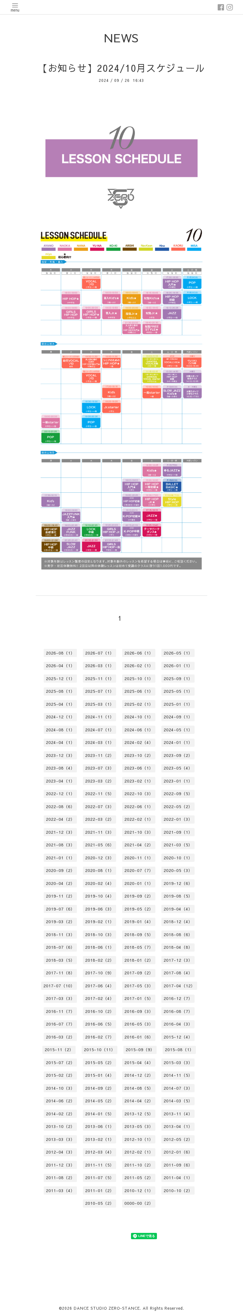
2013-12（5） (138, 1114)
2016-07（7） (60, 1024)
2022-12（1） (60, 793)
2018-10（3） (99, 934)
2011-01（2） (99, 1190)
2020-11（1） (138, 858)
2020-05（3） (178, 870)
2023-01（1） (178, 781)
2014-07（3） (178, 1088)
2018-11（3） (60, 934)
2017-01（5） (138, 998)
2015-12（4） (178, 1037)
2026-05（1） (178, 653)
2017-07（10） (59, 986)
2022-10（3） (138, 793)
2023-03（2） (99, 781)
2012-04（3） (60, 1152)
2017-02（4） (99, 998)
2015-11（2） (59, 1049)
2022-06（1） (138, 806)
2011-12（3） (60, 1165)
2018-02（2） (99, 960)
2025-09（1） (178, 678)
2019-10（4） (99, 896)
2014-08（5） (138, 1088)
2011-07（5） (99, 1177)
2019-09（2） (138, 896)
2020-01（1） (138, 883)
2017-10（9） (99, 973)
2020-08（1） (99, 870)
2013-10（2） (60, 1126)
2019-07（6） (60, 909)
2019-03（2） (60, 921)
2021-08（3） (60, 845)
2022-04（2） (60, 819)
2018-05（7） (138, 947)
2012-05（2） (178, 1139)
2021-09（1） (178, 832)
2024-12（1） (60, 717)
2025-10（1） (138, 678)
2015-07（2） (60, 1062)
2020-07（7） (138, 870)
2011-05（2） (138, 1177)
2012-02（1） (138, 1152)
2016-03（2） (60, 1037)
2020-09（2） (60, 870)
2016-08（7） (178, 1011)
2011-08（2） (60, 1177)
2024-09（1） (178, 717)
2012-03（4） (99, 1152)
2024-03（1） (99, 742)
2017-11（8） (60, 973)
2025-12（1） (60, 678)
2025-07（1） (99, 691)
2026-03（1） (99, 665)
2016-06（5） (99, 1024)
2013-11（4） (178, 1114)
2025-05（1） (178, 691)
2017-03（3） (60, 998)
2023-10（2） (138, 755)
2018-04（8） (178, 947)
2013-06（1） (99, 1126)
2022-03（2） (99, 819)
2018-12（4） (178, 921)
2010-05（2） (99, 1203)
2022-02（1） (138, 819)
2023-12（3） (60, 755)
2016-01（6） (138, 1037)
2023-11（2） (99, 755)
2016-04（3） (178, 1024)
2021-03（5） (178, 845)
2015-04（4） (138, 1062)
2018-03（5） (60, 960)
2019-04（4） (178, 909)
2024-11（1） (99, 717)
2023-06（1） (138, 768)
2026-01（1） (178, 665)
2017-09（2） (138, 973)
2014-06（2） (60, 1101)
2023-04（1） (60, 781)
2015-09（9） (140, 1049)
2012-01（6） (178, 1152)
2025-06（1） (138, 691)
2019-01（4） (138, 921)
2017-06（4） (99, 986)
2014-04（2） (138, 1101)
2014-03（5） (178, 1101)
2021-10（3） (138, 832)
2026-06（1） (138, 653)
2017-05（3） (138, 986)
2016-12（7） (178, 998)
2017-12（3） (178, 960)
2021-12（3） (60, 832)
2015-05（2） (99, 1062)
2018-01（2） (138, 960)
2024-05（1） (178, 730)
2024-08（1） (60, 730)
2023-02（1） (138, 781)
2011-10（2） (138, 1165)
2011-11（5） (99, 1165)
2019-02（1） (99, 921)
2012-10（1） (138, 1139)
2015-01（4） (99, 1075)
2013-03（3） (60, 1139)
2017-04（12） (179, 986)
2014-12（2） (138, 1075)
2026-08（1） (60, 653)
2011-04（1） (178, 1177)
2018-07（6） (60, 947)
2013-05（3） (138, 1126)
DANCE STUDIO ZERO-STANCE (107, 1308)
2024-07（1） (99, 730)
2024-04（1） (60, 742)
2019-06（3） (99, 909)
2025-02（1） (138, 704)
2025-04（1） (60, 704)
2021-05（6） (99, 845)
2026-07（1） (99, 653)
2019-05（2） (138, 909)
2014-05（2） (99, 1101)
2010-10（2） (178, 1190)
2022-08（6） (60, 806)
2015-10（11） (99, 1049)
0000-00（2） (138, 1203)
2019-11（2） (60, 896)
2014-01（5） (99, 1114)
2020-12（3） (99, 858)
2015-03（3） (178, 1062)
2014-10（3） (60, 1088)
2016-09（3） (138, 1011)
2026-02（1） (138, 665)
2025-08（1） (60, 691)
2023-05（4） (178, 768)
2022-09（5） (178, 793)
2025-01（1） (178, 704)
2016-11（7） (60, 1011)
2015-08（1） (179, 1049)
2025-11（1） (99, 678)
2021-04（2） (138, 845)
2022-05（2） (178, 806)
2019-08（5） (178, 896)
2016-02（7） (99, 1037)
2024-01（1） (178, 742)
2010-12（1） (138, 1190)
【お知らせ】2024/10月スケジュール (121, 67)
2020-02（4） (99, 883)
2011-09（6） (178, 1165)
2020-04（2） (60, 883)
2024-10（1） (138, 717)
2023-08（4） (60, 768)
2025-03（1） (99, 704)
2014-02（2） (60, 1114)
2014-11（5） (178, 1075)
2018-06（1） (99, 947)
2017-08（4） (178, 973)
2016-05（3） (138, 1024)
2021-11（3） (99, 832)
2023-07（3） (99, 768)
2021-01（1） (60, 858)
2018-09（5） (138, 934)
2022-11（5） (99, 793)
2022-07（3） (99, 806)
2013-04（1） (178, 1126)
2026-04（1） (60, 665)
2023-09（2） (178, 755)
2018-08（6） (178, 934)
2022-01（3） (178, 819)
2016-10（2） (99, 1011)
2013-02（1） (99, 1139)
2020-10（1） (178, 858)
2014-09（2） (99, 1088)
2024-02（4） (138, 742)
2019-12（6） (178, 883)
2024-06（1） (138, 730)
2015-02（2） (60, 1075)
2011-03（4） (60, 1190)
